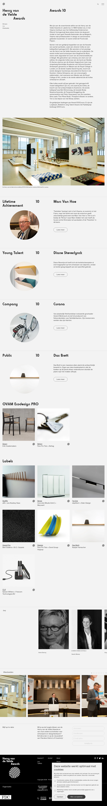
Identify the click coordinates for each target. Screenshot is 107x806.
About (58, 758)
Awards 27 (40, 758)
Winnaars (5, 24)
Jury (4, 26)
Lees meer (61, 230)
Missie (59, 762)
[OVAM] (41, 799)
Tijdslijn (39, 763)
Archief (50, 758)
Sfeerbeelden (6, 28)
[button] (103, 4)
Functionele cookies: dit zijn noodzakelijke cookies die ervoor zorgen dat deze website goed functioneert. (77, 781)
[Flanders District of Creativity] (42, 789)
